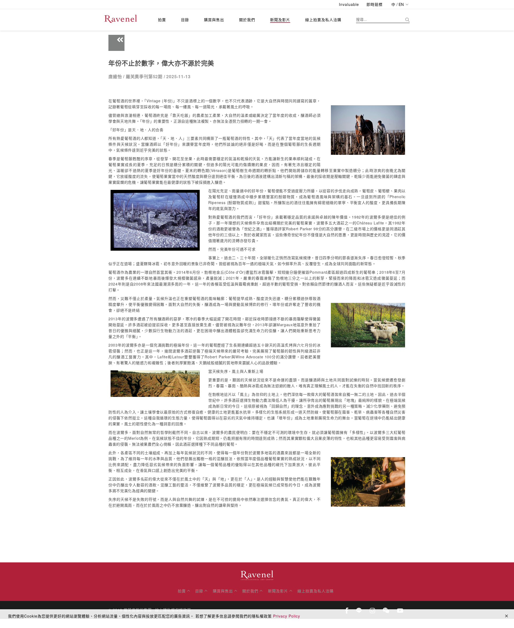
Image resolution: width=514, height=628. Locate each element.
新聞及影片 (280, 19)
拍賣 (162, 19)
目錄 (185, 19)
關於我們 (247, 19)
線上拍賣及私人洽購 (323, 19)
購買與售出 (214, 19)
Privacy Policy (286, 616)
